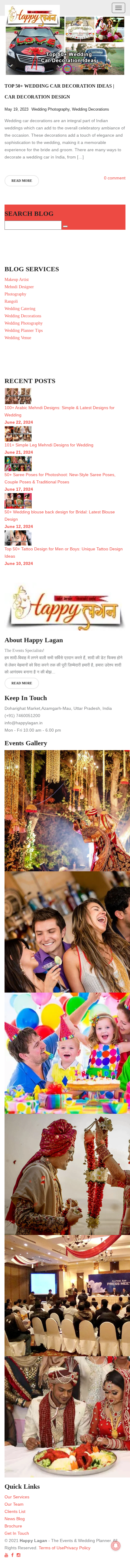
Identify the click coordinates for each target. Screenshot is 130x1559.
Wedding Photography (50, 109)
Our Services (17, 1496)
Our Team (14, 1504)
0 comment (114, 178)
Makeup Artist (17, 279)
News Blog (15, 1518)
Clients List (15, 1511)
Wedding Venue (18, 338)
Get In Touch (17, 1533)
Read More (21, 683)
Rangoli (11, 301)
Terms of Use (50, 1547)
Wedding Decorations (90, 109)
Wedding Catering (20, 308)
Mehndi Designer (19, 287)
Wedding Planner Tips (24, 330)
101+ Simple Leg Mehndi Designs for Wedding (49, 444)
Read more (21, 180)
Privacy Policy (77, 1547)
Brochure (13, 1526)
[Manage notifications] (116, 1546)
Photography (15, 294)
